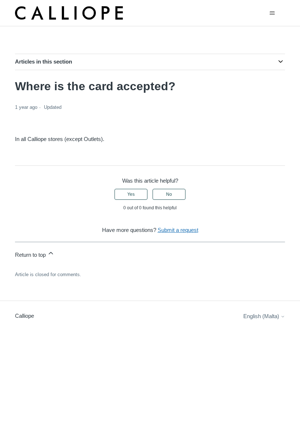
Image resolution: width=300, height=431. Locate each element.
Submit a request (178, 230)
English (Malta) (262, 316)
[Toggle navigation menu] (272, 13)
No (169, 194)
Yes (131, 194)
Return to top (31, 255)
